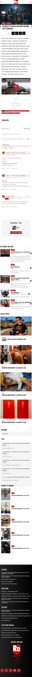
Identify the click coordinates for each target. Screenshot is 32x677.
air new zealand (9, 110)
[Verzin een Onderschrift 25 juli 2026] (5, 494)
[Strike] (9, 139)
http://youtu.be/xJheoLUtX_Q (9, 163)
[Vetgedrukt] (3, 139)
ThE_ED (12, 253)
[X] (16, 33)
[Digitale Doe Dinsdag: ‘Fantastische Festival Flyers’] (5, 279)
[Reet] (14, 228)
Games (13, 249)
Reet (18, 228)
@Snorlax (4, 180)
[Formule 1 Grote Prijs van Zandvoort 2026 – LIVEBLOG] (16, 325)
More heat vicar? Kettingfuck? (9, 632)
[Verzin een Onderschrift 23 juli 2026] (5, 521)
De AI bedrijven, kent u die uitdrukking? (21, 302)
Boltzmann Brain (15, 292)
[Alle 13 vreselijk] (5, 267)
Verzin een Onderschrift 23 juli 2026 (20, 522)
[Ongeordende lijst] (12, 139)
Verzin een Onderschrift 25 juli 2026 (20, 495)
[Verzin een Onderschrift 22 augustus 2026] (16, 354)
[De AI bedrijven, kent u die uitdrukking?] (5, 303)
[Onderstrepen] (7, 139)
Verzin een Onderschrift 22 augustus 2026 (14, 368)
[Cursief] (5, 139)
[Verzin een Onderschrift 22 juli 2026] (5, 534)
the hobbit (17, 113)
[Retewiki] (19, 670)
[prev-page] (2, 556)
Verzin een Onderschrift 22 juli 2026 (20, 535)
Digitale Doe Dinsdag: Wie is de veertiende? (12, 637)
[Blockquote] (14, 139)
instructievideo (17, 110)
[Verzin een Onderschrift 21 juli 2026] (5, 547)
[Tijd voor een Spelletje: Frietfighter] (5, 253)
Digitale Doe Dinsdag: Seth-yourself (10, 635)
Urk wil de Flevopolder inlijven (9, 583)
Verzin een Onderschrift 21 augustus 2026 (14, 395)
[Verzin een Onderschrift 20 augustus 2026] (16, 409)
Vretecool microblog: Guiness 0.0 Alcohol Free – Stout (15, 593)
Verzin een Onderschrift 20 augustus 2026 (14, 422)
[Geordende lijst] (10, 139)
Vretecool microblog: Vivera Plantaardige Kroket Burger (16, 596)
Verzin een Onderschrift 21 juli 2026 (20, 548)
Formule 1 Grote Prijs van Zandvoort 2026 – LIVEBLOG (14, 340)
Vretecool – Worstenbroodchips (10, 591)
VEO (3, 366)
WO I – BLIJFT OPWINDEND (7, 581)
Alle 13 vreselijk (15, 267)
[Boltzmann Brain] (5, 293)
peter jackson (11, 113)
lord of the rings (25, 110)
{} (19, 138)
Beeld (3, 23)
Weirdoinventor (10, 196)
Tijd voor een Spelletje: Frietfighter (20, 252)
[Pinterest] (20, 33)
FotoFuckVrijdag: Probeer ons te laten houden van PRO (15, 630)
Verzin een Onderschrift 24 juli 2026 (20, 508)
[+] (22, 138)
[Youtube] (20, 232)
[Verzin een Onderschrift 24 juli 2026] (5, 507)
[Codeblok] (16, 139)
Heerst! (9, 23)
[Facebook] (13, 33)
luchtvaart (4, 113)
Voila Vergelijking (6, 620)
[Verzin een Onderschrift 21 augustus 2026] (16, 381)
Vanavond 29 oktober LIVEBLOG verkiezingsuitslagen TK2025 (16, 615)
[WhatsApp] (23, 33)
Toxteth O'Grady (14, 293)
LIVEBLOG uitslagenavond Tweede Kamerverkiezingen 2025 (15, 613)
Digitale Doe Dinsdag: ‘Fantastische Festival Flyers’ (20, 278)
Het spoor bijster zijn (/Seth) (9, 579)
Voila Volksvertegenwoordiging (9, 618)
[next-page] (5, 556)
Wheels (4, 337)
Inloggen (27, 128)
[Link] (18, 139)
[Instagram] (14, 232)
